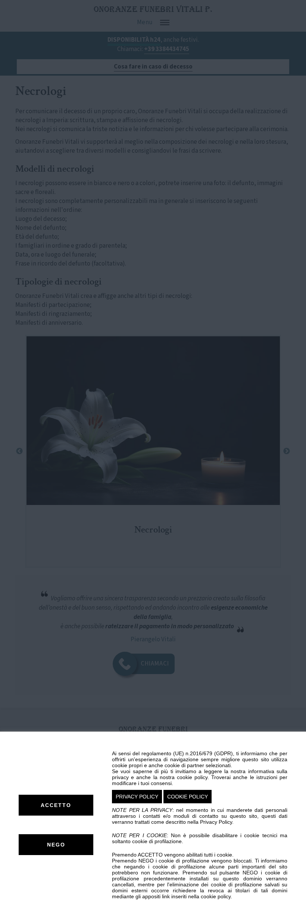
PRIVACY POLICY (137, 797)
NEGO (56, 845)
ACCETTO (56, 805)
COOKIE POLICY (187, 797)
